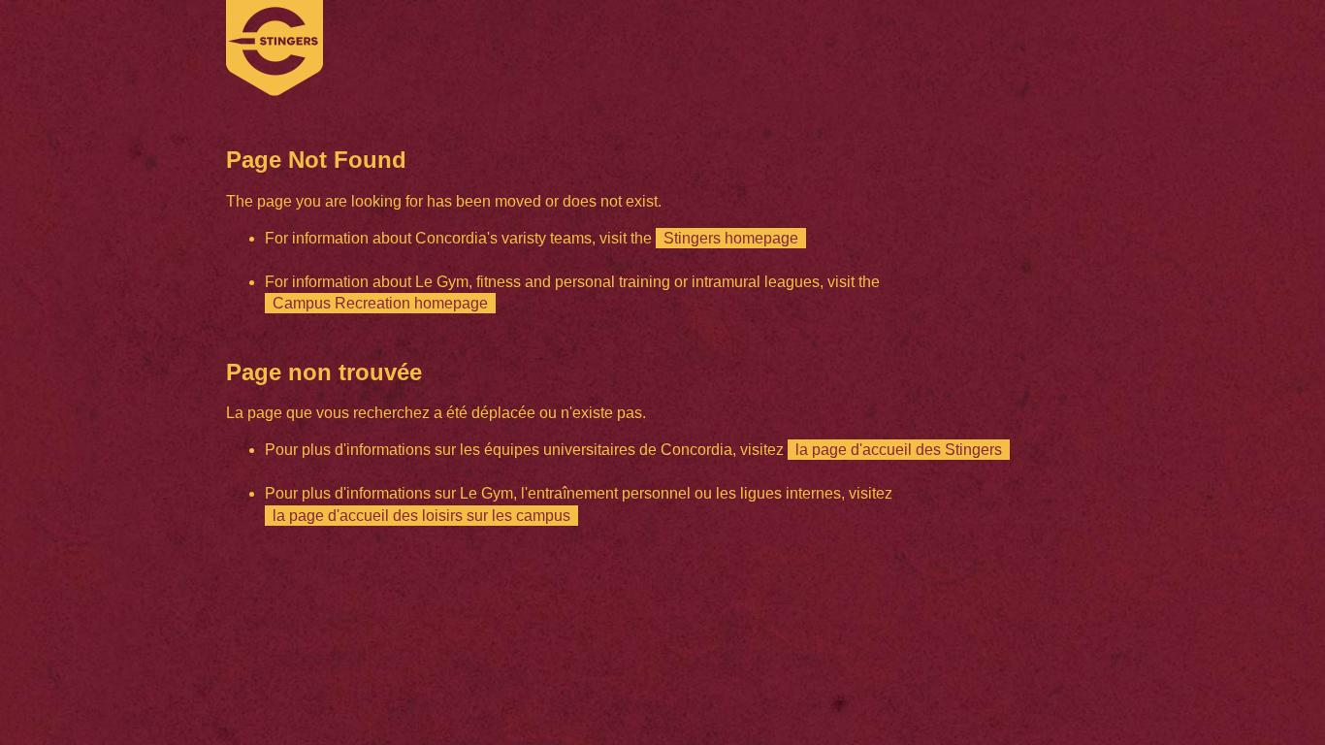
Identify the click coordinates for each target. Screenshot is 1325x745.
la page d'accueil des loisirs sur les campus (421, 515)
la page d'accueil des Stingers (898, 449)
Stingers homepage (730, 238)
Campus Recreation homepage (380, 303)
